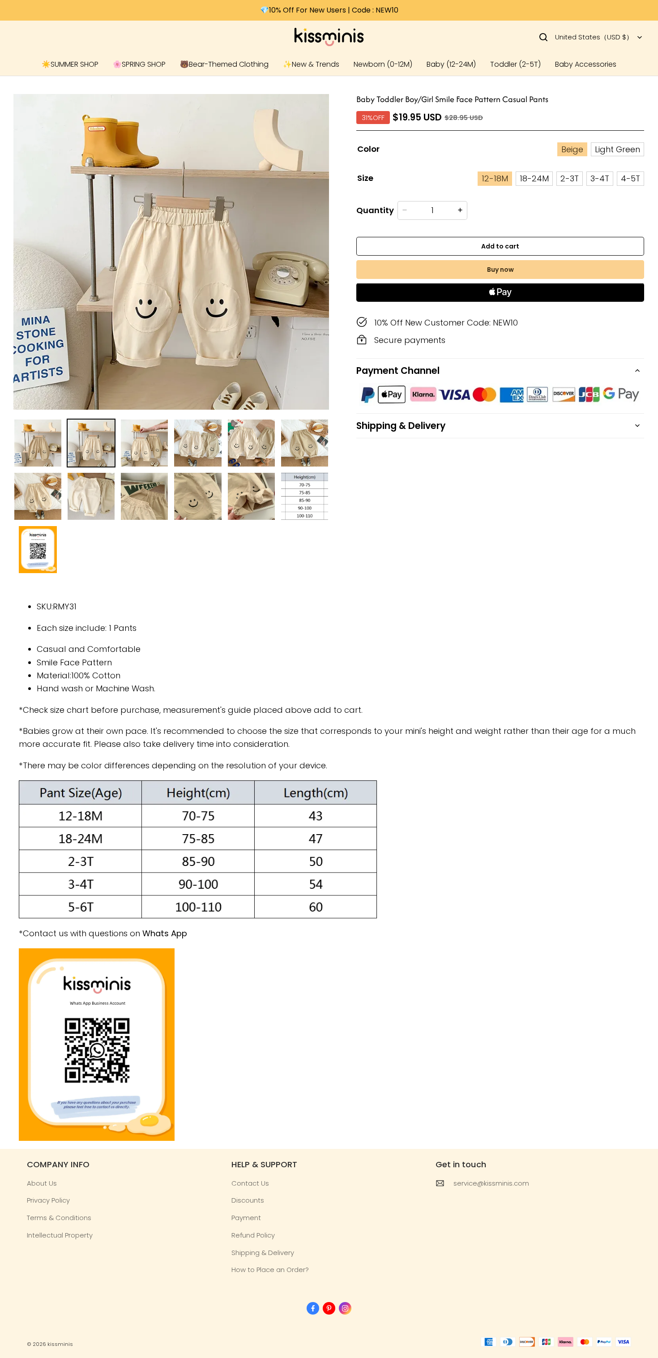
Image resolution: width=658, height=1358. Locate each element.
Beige (572, 149)
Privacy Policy (48, 1200)
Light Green (617, 149)
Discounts (247, 1200)
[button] (543, 37)
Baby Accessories (585, 64)
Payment (246, 1217)
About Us (42, 1183)
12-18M (495, 178)
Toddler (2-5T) (515, 64)
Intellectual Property (60, 1235)
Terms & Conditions (59, 1217)
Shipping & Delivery (262, 1252)
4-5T (630, 178)
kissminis (60, 1344)
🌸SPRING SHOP (139, 64)
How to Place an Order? (270, 1269)
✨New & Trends (311, 64)
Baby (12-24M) (451, 64)
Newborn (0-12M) (383, 64)
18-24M (534, 178)
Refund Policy (253, 1235)
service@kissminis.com (491, 1183)
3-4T (599, 178)
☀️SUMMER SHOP (70, 64)
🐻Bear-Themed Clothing (224, 64)
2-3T (569, 178)
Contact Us (250, 1183)
